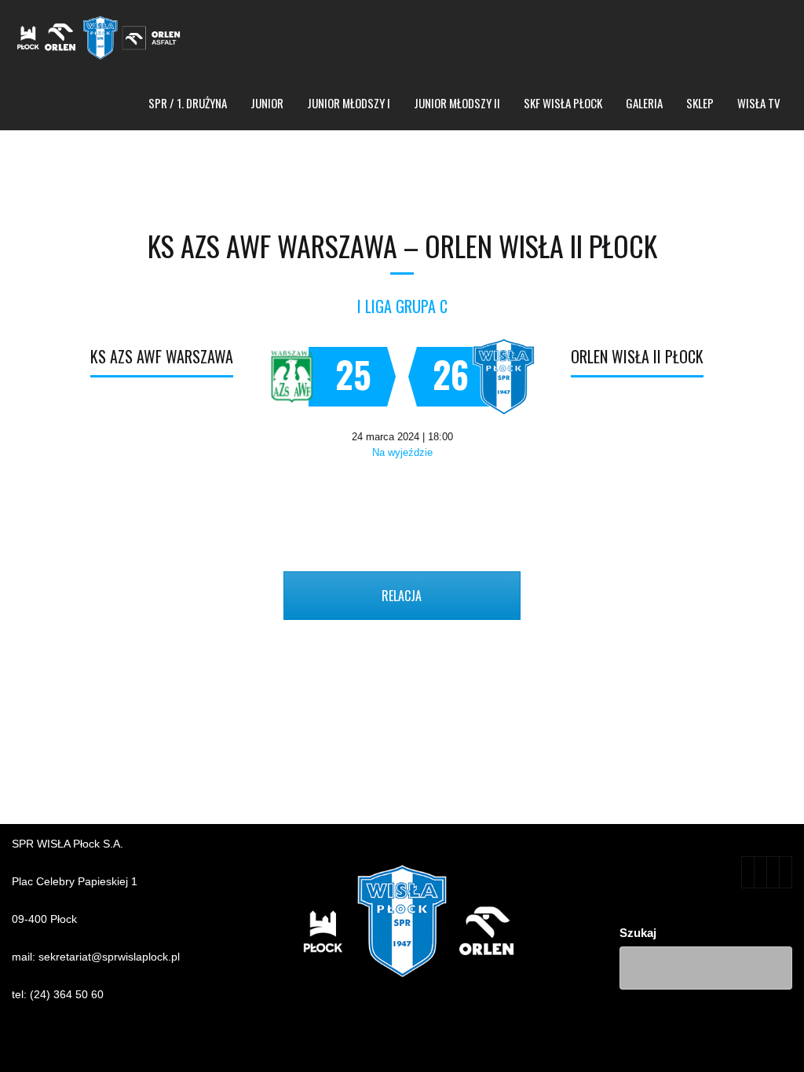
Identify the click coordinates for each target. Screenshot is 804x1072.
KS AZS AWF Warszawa (161, 356)
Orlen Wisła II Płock (637, 356)
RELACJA (402, 595)
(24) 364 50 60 (67, 994)
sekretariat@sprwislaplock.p (107, 956)
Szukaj (637, 932)
